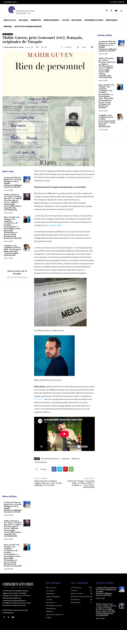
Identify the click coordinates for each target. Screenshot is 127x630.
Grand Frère (65, 459)
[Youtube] (116, 10)
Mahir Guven (76, 459)
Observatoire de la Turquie (14, 47)
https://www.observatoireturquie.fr (17, 277)
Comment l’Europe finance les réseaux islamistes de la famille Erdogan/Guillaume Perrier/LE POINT (13, 182)
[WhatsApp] (71, 469)
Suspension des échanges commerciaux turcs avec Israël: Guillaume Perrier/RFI (48, 483)
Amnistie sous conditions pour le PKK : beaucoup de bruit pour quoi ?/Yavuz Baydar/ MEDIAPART (12, 250)
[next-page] (104, 134)
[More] (92, 47)
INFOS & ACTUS (7, 34)
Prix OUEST (39, 399)
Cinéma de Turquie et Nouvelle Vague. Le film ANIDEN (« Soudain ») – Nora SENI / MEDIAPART (81, 484)
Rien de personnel (41, 462)
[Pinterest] (65, 469)
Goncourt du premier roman (50, 459)
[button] (121, 11)
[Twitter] (111, 10)
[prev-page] (100, 134)
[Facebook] (107, 10)
